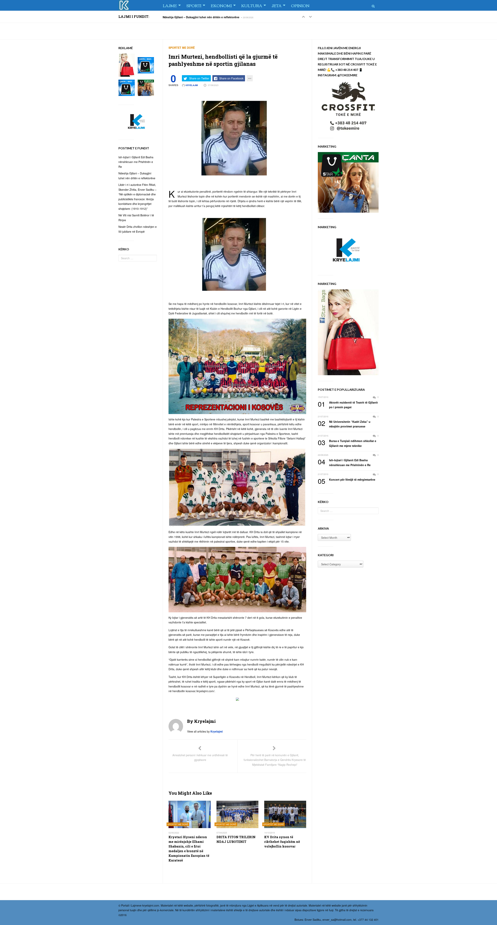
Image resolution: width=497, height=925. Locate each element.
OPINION (300, 5)
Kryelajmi (191, 85)
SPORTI (193, 5)
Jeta (277, 5)
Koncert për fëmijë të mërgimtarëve (346, 479)
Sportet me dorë (182, 48)
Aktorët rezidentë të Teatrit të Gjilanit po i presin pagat (348, 404)
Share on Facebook (231, 78)
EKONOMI (221, 5)
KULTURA (251, 5)
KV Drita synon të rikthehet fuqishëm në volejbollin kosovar (282, 841)
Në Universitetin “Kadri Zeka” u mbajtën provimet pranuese (344, 423)
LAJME (170, 5)
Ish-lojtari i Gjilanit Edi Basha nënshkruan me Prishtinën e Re (344, 462)
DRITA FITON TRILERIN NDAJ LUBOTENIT (235, 839)
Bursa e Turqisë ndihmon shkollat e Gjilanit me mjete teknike (347, 443)
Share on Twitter (199, 78)
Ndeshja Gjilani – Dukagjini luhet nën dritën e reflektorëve (201, 17)
